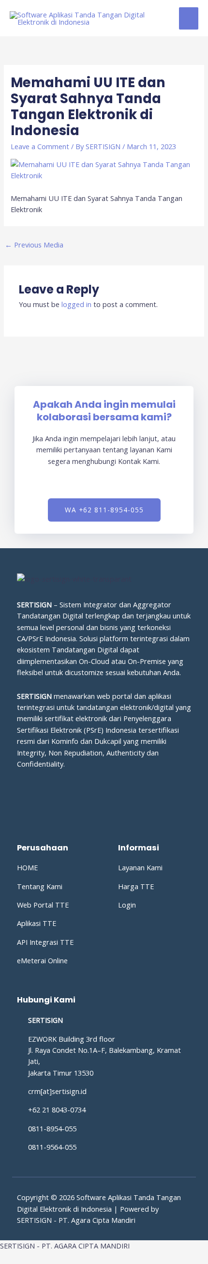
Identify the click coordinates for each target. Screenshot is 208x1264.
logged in (76, 304)
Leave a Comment (40, 146)
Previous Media (34, 244)
